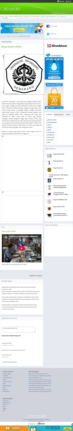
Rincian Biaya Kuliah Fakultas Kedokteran (59, 186)
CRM (4, 410)
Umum (4, 379)
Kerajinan (50, 140)
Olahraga (5, 389)
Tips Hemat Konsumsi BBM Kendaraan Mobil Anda (41, 376)
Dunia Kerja (51, 137)
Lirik (58, 16)
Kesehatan (27, 16)
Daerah (43, 16)
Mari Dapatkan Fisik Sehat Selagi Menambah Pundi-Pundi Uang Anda (45, 383)
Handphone (51, 135)
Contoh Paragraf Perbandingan (36, 387)
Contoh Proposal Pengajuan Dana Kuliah (60, 193)
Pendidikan (8, 36)
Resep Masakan (35, 16)
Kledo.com (5, 404)
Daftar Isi (62, 16)
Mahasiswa (15, 36)
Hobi (49, 142)
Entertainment (6, 391)
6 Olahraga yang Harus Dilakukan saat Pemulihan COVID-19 (43, 379)
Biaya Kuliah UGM (58, 206)
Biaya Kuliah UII (58, 179)
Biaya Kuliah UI (58, 168)
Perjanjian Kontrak (7, 378)
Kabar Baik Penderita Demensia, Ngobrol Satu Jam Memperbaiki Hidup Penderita (48, 391)
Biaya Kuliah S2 (58, 161)
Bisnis (49, 125)
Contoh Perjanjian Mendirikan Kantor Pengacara (40, 389)
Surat (6, 16)
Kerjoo (4, 406)
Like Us (69, 1)
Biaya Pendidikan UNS (60, 199)
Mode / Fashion (18, 16)
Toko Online (6, 401)
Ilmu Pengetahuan (51, 16)
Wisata (50, 127)
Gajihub (5, 408)
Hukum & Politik (7, 385)
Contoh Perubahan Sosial (34, 378)
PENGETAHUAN (58, 114)
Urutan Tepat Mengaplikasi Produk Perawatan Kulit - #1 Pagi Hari (44, 381)
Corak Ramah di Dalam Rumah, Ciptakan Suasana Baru (42, 385)
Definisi (11, 16)
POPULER (49, 114)
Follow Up (61, 1)
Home (2, 16)
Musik (49, 130)
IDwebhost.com (7, 403)
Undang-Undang (7, 374)
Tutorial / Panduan (7, 381)
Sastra (4, 383)
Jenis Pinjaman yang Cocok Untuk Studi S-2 (60, 214)
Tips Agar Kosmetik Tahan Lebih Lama (38, 374)
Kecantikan (51, 132)
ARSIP (68, 114)
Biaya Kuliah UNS (58, 154)
